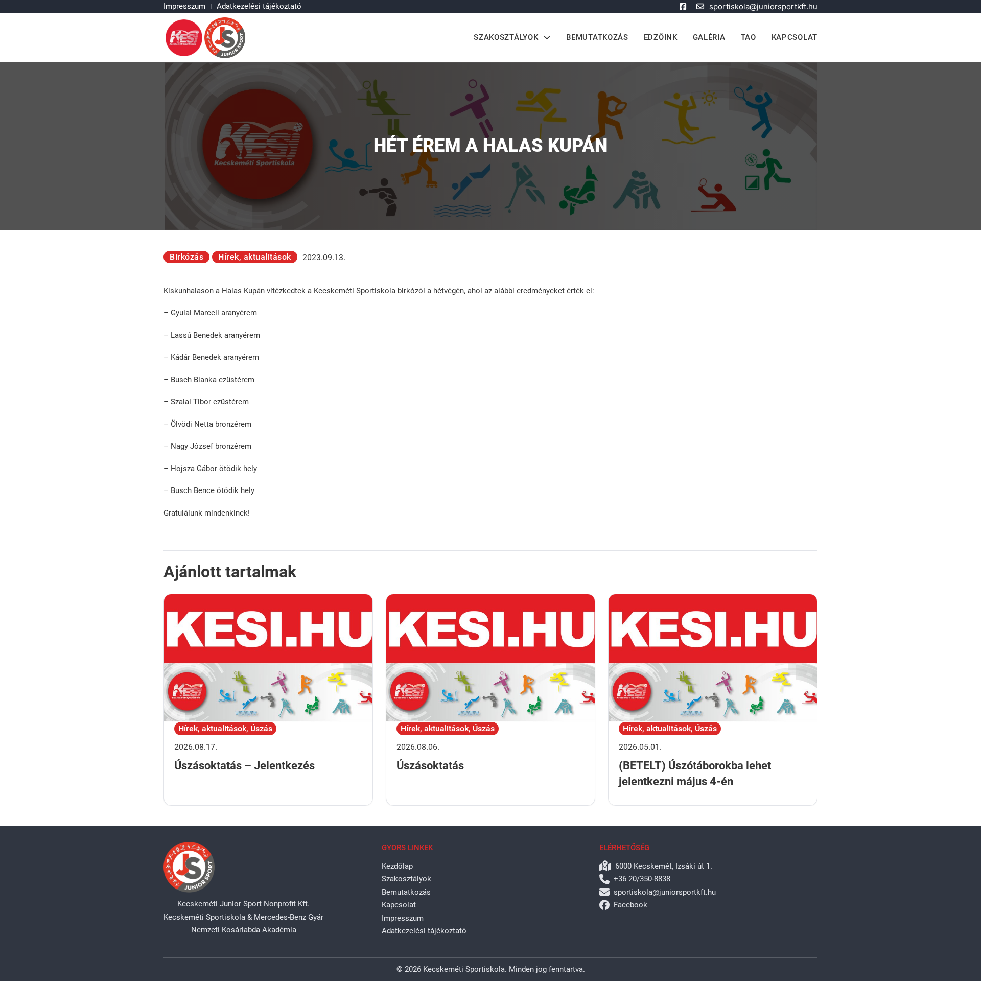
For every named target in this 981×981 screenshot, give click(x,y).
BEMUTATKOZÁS (597, 37)
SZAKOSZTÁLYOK (506, 37)
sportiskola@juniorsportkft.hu (763, 6)
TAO (748, 37)
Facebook (630, 904)
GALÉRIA (709, 37)
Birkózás (186, 257)
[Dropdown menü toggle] (547, 37)
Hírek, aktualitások (254, 257)
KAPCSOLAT (795, 37)
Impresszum (184, 6)
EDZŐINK (661, 37)
